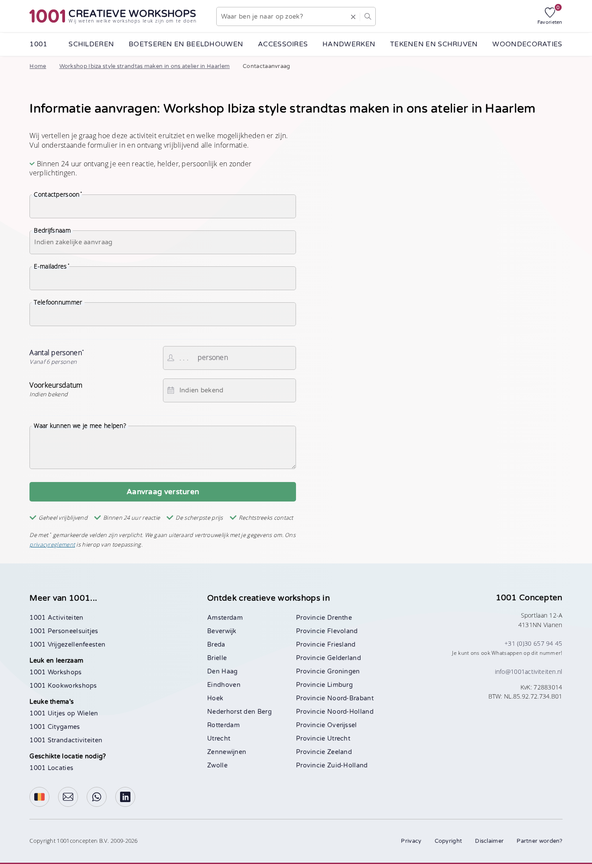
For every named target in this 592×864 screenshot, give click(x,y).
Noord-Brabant (350, 698)
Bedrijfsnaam (52, 230)
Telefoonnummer (58, 302)
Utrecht (218, 738)
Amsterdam (225, 617)
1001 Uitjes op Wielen (63, 713)
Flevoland (342, 631)
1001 (38, 44)
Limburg (340, 685)
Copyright (448, 841)
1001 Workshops (55, 672)
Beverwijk (221, 631)
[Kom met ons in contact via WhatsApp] (97, 797)
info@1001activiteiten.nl (529, 671)
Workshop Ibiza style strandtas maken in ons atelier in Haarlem (144, 66)
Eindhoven (224, 685)
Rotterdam (223, 725)
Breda (216, 644)
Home (37, 66)
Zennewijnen (226, 752)
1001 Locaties (51, 768)
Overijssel (342, 725)
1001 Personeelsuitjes (63, 631)
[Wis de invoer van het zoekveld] (353, 16)
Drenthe (339, 617)
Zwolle (217, 765)
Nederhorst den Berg (239, 711)
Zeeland (339, 752)
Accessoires (283, 44)
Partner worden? (540, 841)
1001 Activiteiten (56, 617)
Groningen (343, 671)
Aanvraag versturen (163, 491)
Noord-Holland (350, 711)
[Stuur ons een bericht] (68, 797)
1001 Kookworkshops (63, 685)
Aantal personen (56, 356)
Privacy (411, 841)
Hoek (215, 698)
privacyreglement (52, 544)
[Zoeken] (367, 16)
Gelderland (344, 658)
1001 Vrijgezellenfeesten (67, 644)
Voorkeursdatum (55, 389)
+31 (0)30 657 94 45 (533, 643)
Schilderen (91, 44)
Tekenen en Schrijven (434, 44)
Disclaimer (489, 841)
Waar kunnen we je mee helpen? (80, 425)
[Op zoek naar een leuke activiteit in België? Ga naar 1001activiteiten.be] (39, 797)
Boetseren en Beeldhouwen (186, 44)
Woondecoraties (527, 44)
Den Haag (222, 671)
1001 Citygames (54, 727)
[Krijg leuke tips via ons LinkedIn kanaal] (125, 797)
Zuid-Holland (347, 765)
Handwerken (348, 44)
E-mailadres (51, 266)
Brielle (217, 658)
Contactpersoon (57, 194)
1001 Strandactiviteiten (65, 740)
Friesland (341, 644)
